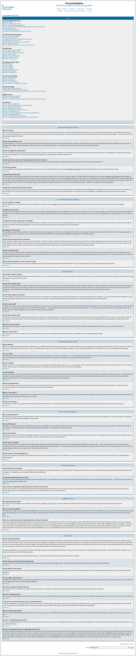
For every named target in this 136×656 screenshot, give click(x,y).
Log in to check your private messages (75, 11)
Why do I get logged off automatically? (14, 25)
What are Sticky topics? (9, 71)
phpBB (64, 653)
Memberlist (73, 9)
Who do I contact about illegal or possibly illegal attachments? (20, 117)
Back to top (6, 138)
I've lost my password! (9, 28)
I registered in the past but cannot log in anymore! (17, 31)
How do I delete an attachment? (12, 107)
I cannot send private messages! (12, 88)
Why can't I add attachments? (11, 111)
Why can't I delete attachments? (12, 114)
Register (90, 9)
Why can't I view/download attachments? (14, 116)
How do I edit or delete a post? (11, 51)
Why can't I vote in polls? (10, 59)
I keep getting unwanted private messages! (15, 89)
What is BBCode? (8, 63)
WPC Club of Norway (68, 5)
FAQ (59, 9)
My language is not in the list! (11, 40)
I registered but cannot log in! (11, 30)
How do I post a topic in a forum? (12, 50)
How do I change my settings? (11, 36)
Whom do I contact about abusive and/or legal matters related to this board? (24, 99)
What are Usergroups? (9, 80)
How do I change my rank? (10, 43)
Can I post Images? (8, 68)
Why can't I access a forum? (11, 57)
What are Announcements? (10, 69)
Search (65, 9)
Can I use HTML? (8, 65)
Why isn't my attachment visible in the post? (15, 110)
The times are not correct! (10, 37)
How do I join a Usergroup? (10, 82)
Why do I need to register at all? (12, 24)
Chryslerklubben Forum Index (10, 15)
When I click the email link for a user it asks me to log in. (19, 45)
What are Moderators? (9, 79)
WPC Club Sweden (82, 5)
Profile (60, 11)
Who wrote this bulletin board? (11, 96)
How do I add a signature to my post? (13, 53)
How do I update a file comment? (12, 108)
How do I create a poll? (9, 54)
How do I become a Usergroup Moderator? (15, 83)
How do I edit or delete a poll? (11, 56)
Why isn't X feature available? (11, 97)
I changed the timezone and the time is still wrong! (17, 39)
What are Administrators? (10, 77)
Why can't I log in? (8, 22)
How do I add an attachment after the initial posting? (18, 105)
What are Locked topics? (10, 72)
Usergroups (82, 9)
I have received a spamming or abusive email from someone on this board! (24, 91)
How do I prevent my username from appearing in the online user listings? (24, 27)
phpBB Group (52, 503)
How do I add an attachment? (11, 104)
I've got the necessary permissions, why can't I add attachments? (21, 113)
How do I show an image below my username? (16, 42)
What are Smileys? (8, 66)
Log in (89, 11)
